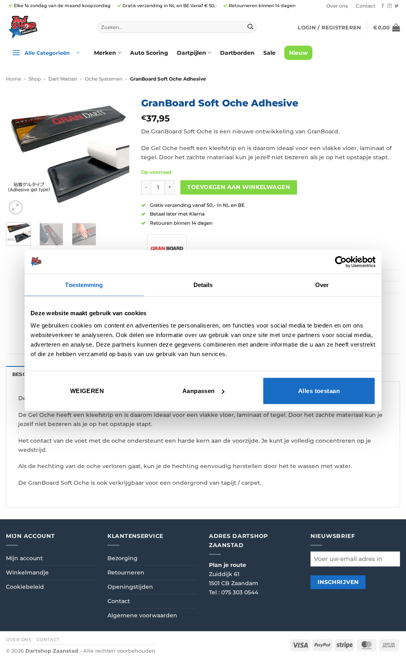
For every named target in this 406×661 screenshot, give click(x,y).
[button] (329, 27)
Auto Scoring (149, 52)
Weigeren (87, 390)
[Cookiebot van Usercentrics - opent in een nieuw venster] (340, 262)
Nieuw (298, 52)
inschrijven (338, 582)
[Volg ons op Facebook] (383, 6)
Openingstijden (130, 586)
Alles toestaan (319, 390)
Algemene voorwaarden (142, 615)
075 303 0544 (239, 592)
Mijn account (24, 558)
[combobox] (177, 27)
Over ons (337, 6)
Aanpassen (198, 390)
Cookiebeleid (25, 586)
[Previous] (18, 155)
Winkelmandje (27, 572)
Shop (35, 79)
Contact (365, 6)
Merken (105, 52)
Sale (269, 52)
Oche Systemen (104, 79)
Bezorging (122, 558)
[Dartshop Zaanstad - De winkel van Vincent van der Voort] (45, 27)
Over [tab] (322, 284)
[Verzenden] (250, 27)
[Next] (117, 155)
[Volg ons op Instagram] (389, 6)
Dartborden (237, 52)
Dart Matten (62, 79)
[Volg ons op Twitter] (397, 6)
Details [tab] (203, 284)
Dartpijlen (191, 52)
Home (13, 79)
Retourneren (125, 572)
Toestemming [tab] (84, 284)
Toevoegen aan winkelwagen (238, 187)
